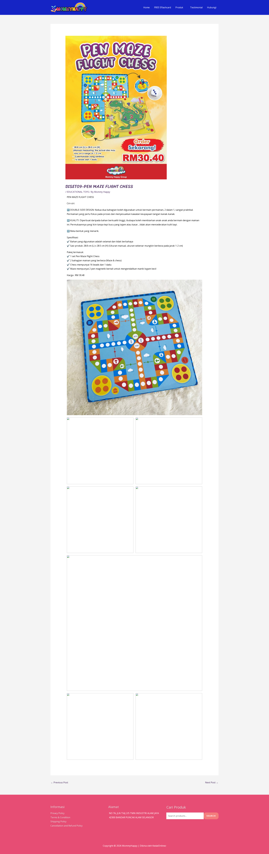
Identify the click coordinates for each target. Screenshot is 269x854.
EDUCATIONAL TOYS (78, 191)
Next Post (211, 782)
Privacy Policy (57, 813)
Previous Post (59, 782)
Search (211, 815)
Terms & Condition (60, 817)
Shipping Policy (58, 821)
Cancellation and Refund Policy (66, 825)
